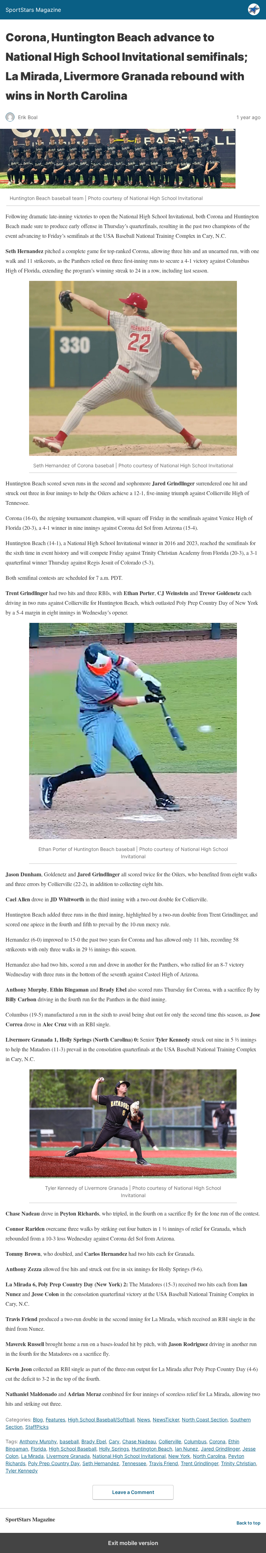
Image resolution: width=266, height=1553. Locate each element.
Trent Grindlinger (199, 1463)
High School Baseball (72, 1449)
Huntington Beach (152, 1449)
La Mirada (32, 1456)
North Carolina (209, 1456)
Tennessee (134, 1463)
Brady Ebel (93, 1441)
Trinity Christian (238, 1463)
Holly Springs (114, 1449)
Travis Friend (163, 1463)
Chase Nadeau (139, 1441)
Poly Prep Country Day (54, 1463)
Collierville (170, 1441)
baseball (69, 1441)
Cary (114, 1441)
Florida (38, 1449)
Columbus (195, 1441)
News (143, 1419)
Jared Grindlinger (220, 1449)
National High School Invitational (129, 1456)
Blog (38, 1419)
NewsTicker (166, 1419)
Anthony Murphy (38, 1441)
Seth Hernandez (100, 1463)
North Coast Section (205, 1419)
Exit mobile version (133, 1542)
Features (55, 1419)
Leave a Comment (133, 1492)
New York (179, 1456)
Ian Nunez (186, 1449)
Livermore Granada (68, 1456)
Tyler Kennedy (22, 1470)
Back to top (248, 1523)
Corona (217, 1441)
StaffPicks (36, 1427)
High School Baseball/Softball (101, 1419)
